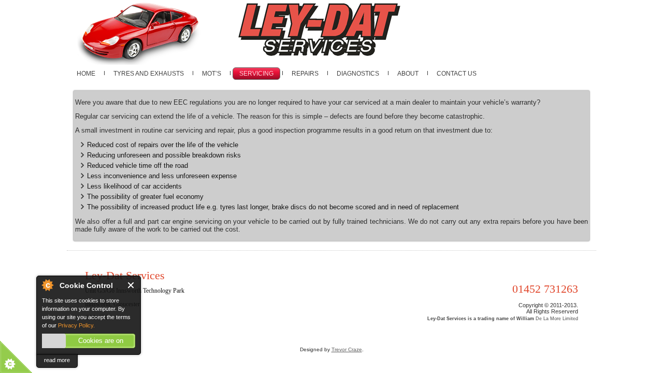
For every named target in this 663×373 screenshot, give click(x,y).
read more (57, 360)
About (408, 73)
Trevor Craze (347, 349)
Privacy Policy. (76, 325)
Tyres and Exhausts (148, 73)
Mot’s (211, 73)
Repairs (305, 73)
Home (86, 73)
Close (131, 285)
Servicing (256, 73)
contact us (457, 73)
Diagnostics (358, 73)
